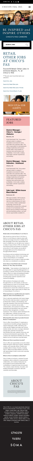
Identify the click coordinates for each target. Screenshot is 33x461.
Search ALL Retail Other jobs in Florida (13, 87)
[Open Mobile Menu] (30, 7)
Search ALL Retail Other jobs (10, 84)
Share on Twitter (13, 2)
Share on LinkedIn (16, 2)
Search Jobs (10, 44)
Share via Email (18, 2)
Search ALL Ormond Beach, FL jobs (12, 91)
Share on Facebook (11, 2)
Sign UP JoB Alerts (16, 106)
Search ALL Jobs (7, 81)
